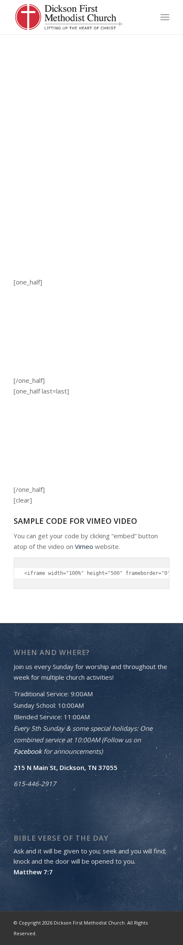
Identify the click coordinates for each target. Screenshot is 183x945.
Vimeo (84, 546)
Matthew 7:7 (33, 871)
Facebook (28, 751)
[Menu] (164, 17)
